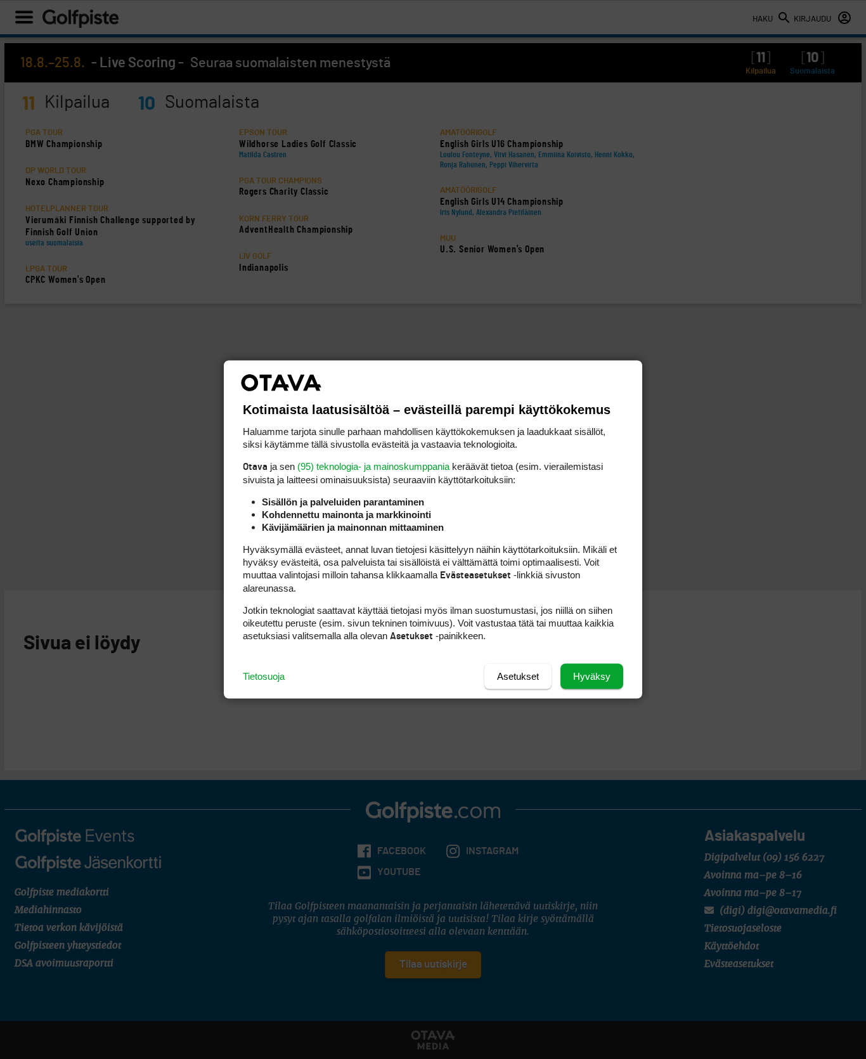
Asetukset (518, 676)
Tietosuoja (264, 676)
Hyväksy (592, 676)
